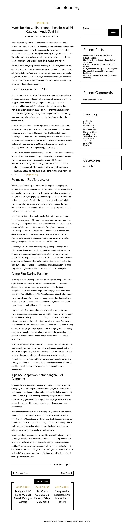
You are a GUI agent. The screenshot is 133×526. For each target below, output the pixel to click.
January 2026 (88, 128)
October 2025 (89, 134)
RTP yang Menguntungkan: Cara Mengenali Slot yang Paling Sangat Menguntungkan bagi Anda (100, 71)
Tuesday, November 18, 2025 (49, 36)
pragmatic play (32, 175)
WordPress (85, 521)
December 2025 (89, 130)
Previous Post (21, 473)
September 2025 (90, 136)
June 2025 (87, 143)
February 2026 (89, 125)
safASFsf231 (31, 36)
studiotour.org (66, 8)
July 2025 (87, 141)
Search (86, 28)
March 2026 (88, 123)
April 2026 (87, 121)
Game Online (42, 23)
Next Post (65, 473)
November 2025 (90, 132)
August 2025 (88, 139)
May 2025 (87, 145)
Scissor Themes (58, 521)
